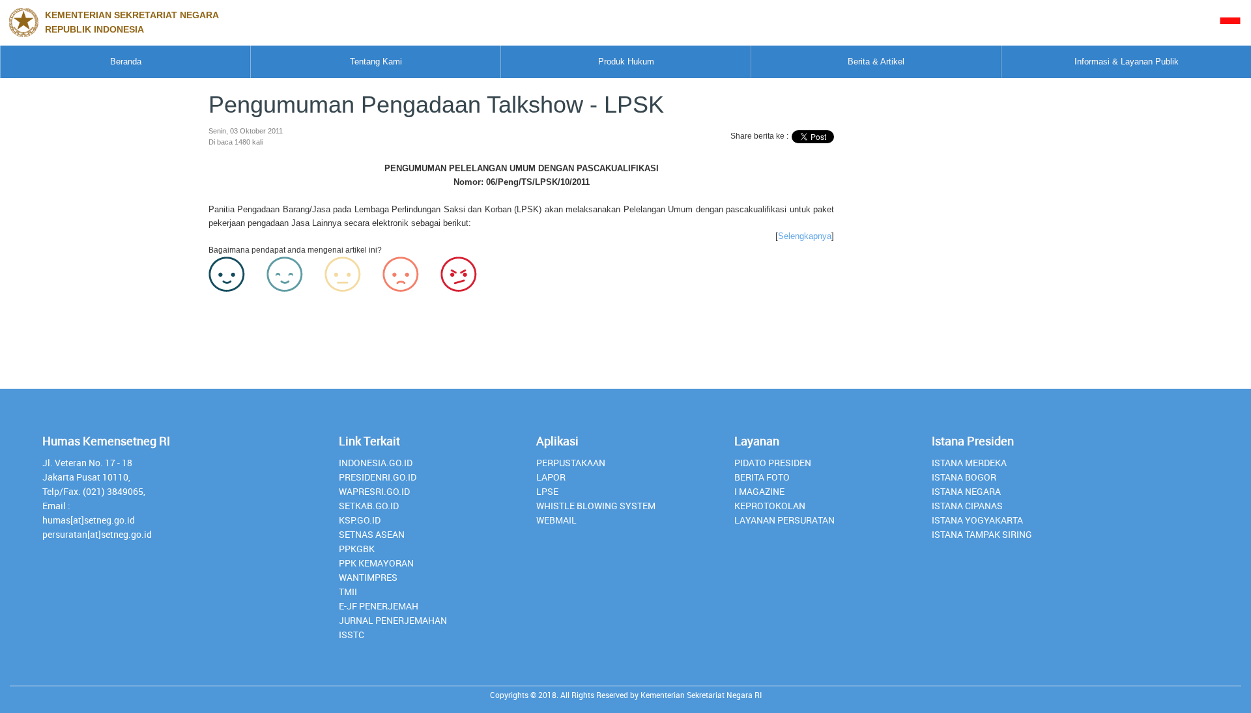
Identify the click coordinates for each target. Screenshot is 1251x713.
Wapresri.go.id (374, 491)
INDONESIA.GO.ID (375, 462)
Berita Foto (762, 477)
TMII (348, 591)
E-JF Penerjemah (378, 606)
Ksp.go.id (360, 520)
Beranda (125, 61)
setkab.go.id (369, 505)
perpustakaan (570, 462)
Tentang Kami (376, 61)
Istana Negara (966, 491)
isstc (351, 634)
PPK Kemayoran (376, 563)
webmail (556, 520)
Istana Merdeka (969, 462)
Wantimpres (368, 577)
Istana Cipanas (967, 505)
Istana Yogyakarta (977, 520)
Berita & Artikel (876, 61)
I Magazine (759, 491)
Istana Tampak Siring (982, 534)
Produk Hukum (626, 61)
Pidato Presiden (772, 462)
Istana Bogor (964, 477)
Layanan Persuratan (784, 520)
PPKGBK (357, 548)
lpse (547, 491)
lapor (551, 477)
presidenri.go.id (377, 477)
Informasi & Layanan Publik (1126, 61)
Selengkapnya (804, 236)
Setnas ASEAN (372, 534)
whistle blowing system (595, 505)
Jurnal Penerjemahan (393, 620)
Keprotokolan (769, 505)
